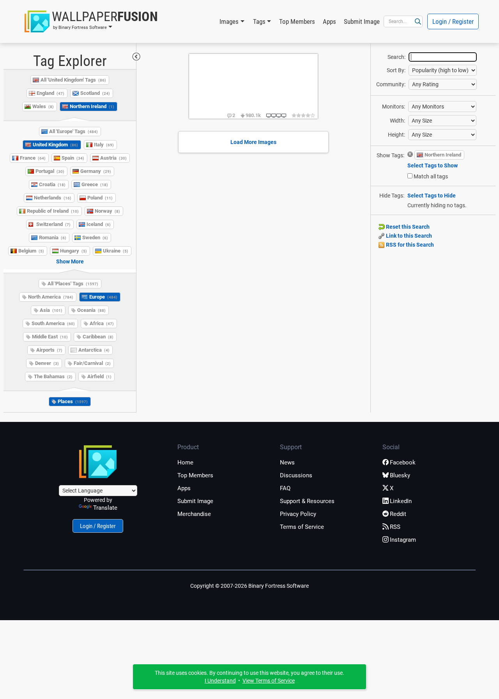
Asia (51, 310)
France (33, 158)
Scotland (95, 93)
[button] (91, 21)
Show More (70, 261)
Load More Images (253, 142)
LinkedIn (401, 501)
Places (73, 401)
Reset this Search (407, 227)
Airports (49, 350)
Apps (329, 21)
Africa (102, 323)
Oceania (91, 310)
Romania (52, 237)
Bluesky (400, 475)
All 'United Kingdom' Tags (73, 80)
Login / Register (453, 21)
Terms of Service (302, 526)
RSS (395, 526)
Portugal (49, 171)
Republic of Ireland (53, 211)
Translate (105, 507)
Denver (47, 363)
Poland (100, 198)
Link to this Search (408, 236)
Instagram (403, 539)
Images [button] (229, 21)
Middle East (50, 337)
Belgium (31, 251)
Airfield (99, 376)
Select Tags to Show (432, 165)
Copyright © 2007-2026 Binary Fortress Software (249, 586)
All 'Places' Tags (73, 283)
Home (185, 462)
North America (50, 297)
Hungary (73, 251)
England (50, 93)
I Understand (220, 681)
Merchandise (194, 514)
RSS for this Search (409, 245)
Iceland (99, 224)
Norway (107, 211)
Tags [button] (259, 21)
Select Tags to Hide (431, 195)
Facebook (403, 462)
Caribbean (98, 337)
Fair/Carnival (92, 363)
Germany (95, 171)
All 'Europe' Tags (73, 131)
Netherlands (52, 198)
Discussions (296, 475)
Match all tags (431, 176)
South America (53, 323)
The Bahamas (53, 376)
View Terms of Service (268, 681)
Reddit (398, 514)
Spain (73, 158)
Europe (103, 297)
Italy (104, 145)
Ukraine (115, 251)
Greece (94, 184)
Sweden (95, 237)
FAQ (285, 488)
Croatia (52, 184)
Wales (43, 106)
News (287, 462)
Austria (113, 158)
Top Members (297, 21)
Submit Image (362, 21)
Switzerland (53, 224)
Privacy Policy (298, 514)
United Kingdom (55, 145)
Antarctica (94, 350)
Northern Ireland (92, 106)
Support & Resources (307, 501)
